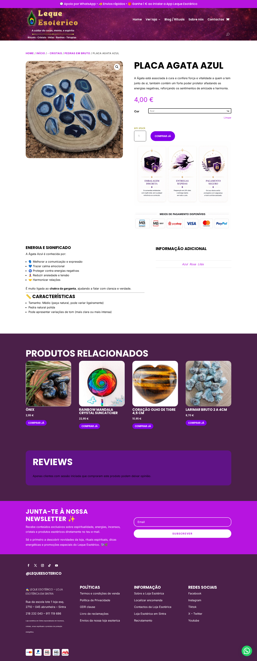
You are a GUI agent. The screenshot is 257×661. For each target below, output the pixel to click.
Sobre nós (196, 19)
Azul (185, 264)
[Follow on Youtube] (56, 565)
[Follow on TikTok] (49, 565)
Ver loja (151, 19)
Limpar (227, 117)
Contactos (216, 19)
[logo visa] (29, 654)
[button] (117, 67)
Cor (136, 111)
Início (40, 53)
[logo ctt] (65, 654)
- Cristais (55, 53)
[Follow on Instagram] (42, 565)
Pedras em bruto (77, 53)
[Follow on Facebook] (28, 565)
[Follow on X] (35, 565)
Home (137, 19)
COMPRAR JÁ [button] (36, 422)
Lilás (201, 264)
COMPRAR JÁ (163, 136)
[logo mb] (56, 654)
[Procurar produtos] (227, 34)
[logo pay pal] (38, 654)
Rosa (193, 264)
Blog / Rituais (175, 19)
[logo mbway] (47, 654)
